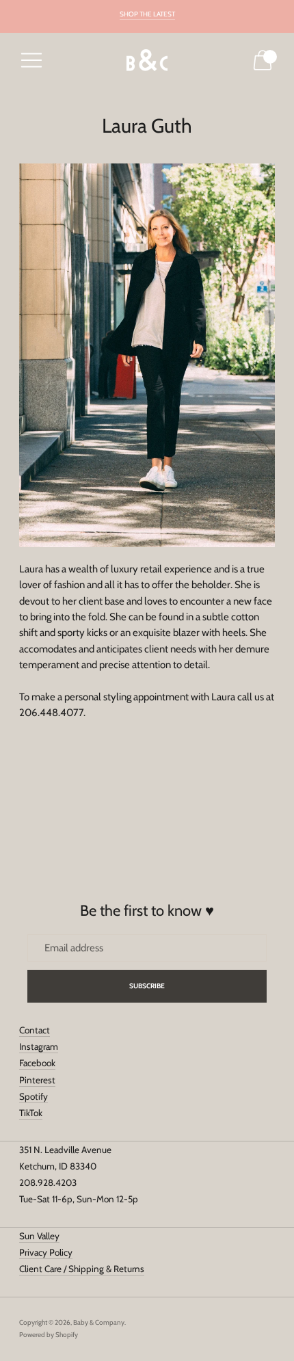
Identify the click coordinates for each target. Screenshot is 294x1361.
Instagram (38, 1046)
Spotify (33, 1096)
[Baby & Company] (147, 60)
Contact (34, 1030)
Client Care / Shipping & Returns (81, 1268)
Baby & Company (98, 1322)
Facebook (37, 1062)
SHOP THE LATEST (147, 14)
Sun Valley (39, 1235)
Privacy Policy (45, 1252)
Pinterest (37, 1079)
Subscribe (147, 985)
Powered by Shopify (48, 1334)
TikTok (30, 1112)
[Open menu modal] (31, 60)
